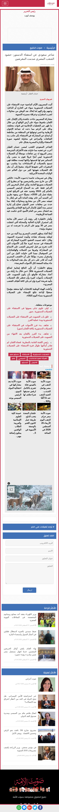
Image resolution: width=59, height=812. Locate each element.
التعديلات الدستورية (41, 354)
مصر (13, 358)
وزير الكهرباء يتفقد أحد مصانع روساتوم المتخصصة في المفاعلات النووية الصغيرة (20, 617)
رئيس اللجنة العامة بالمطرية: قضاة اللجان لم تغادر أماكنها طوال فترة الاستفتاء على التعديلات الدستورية (29, 345)
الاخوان (34, 362)
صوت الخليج (36, 48)
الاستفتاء (26, 354)
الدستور (25, 362)
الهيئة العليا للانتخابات (38, 358)
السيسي (22, 358)
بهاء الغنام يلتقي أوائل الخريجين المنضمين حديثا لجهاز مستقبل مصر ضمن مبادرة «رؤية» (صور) (20, 652)
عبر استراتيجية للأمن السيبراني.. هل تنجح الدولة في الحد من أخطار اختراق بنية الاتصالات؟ (20, 699)
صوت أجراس (31, 679)
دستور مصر (14, 354)
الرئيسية (51, 48)
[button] (9, 483)
